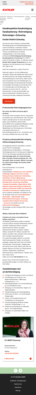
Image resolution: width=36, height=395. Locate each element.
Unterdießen (13, 184)
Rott (10, 182)
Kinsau (23, 178)
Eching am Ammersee (23, 186)
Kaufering (12, 186)
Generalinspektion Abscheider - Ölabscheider (16, 196)
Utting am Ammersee (9, 188)
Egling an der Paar (17, 174)
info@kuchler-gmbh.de (26, 2)
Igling (18, 178)
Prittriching (23, 180)
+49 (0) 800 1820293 (12, 353)
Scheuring (16, 182)
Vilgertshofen (22, 184)
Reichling (6, 182)
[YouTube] (20, 370)
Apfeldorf (29, 172)
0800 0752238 (29, 4)
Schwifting (24, 182)
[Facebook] (15, 370)
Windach (5, 186)
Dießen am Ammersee (24, 188)
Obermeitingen (7, 180)
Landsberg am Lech (19, 172)
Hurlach (13, 178)
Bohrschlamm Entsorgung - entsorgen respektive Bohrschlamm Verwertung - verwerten (15, 201)
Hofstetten (6, 178)
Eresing (25, 174)
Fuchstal (11, 176)
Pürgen (29, 180)
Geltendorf (18, 176)
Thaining (5, 184)
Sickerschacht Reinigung (11, 205)
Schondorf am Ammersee (11, 190)
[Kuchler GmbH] (8, 10)
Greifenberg (26, 176)
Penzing (16, 180)
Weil (29, 184)
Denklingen (6, 174)
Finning (5, 176)
